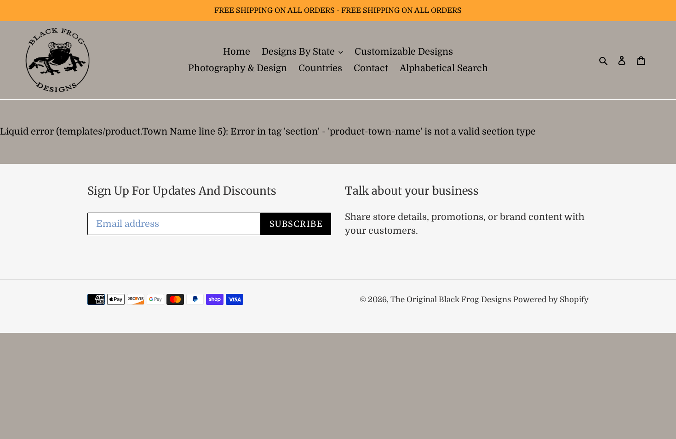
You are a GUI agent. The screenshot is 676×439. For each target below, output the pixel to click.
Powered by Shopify (551, 299)
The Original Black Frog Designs (451, 299)
